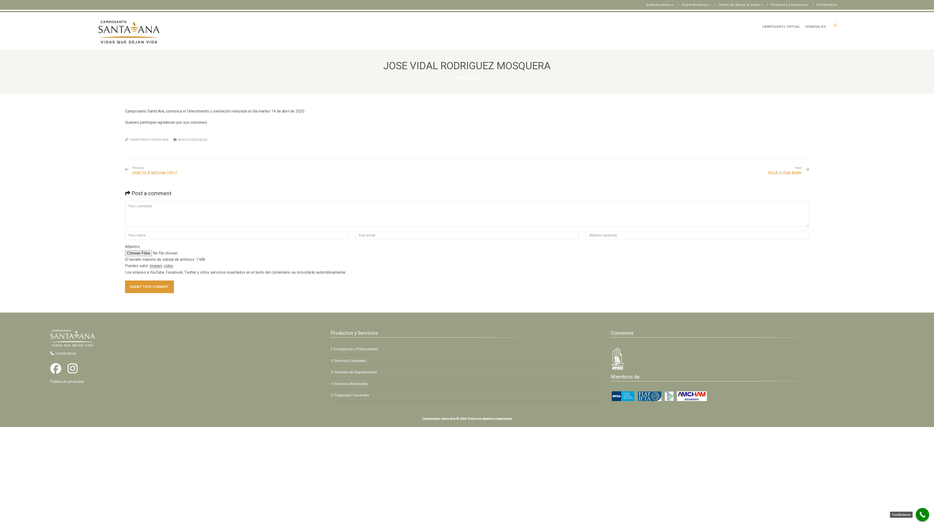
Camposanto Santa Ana (149, 139)
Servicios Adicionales (351, 384)
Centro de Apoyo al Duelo (739, 5)
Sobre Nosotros (695, 5)
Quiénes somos (658, 5)
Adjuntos (132, 246)
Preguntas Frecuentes (351, 395)
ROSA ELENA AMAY (785, 173)
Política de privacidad (67, 381)
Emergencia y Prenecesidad (356, 349)
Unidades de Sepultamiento (355, 372)
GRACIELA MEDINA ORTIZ (154, 170)
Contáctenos (826, 5)
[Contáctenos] (922, 514)
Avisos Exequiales (192, 139)
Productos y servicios (788, 5)
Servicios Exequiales (350, 361)
